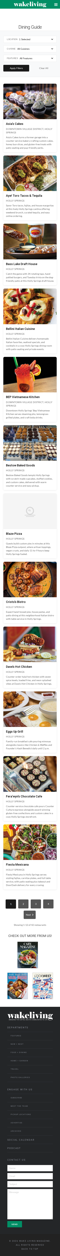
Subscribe (16, 1098)
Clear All (43, 68)
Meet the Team (19, 1106)
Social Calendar (21, 1139)
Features (16, 1036)
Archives (16, 1131)
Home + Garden (19, 1061)
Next (28, 914)
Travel (15, 1069)
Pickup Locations (21, 1114)
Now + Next (17, 1044)
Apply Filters (16, 68)
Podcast (14, 1148)
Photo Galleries (20, 1077)
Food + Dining (19, 1052)
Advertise (16, 1123)
